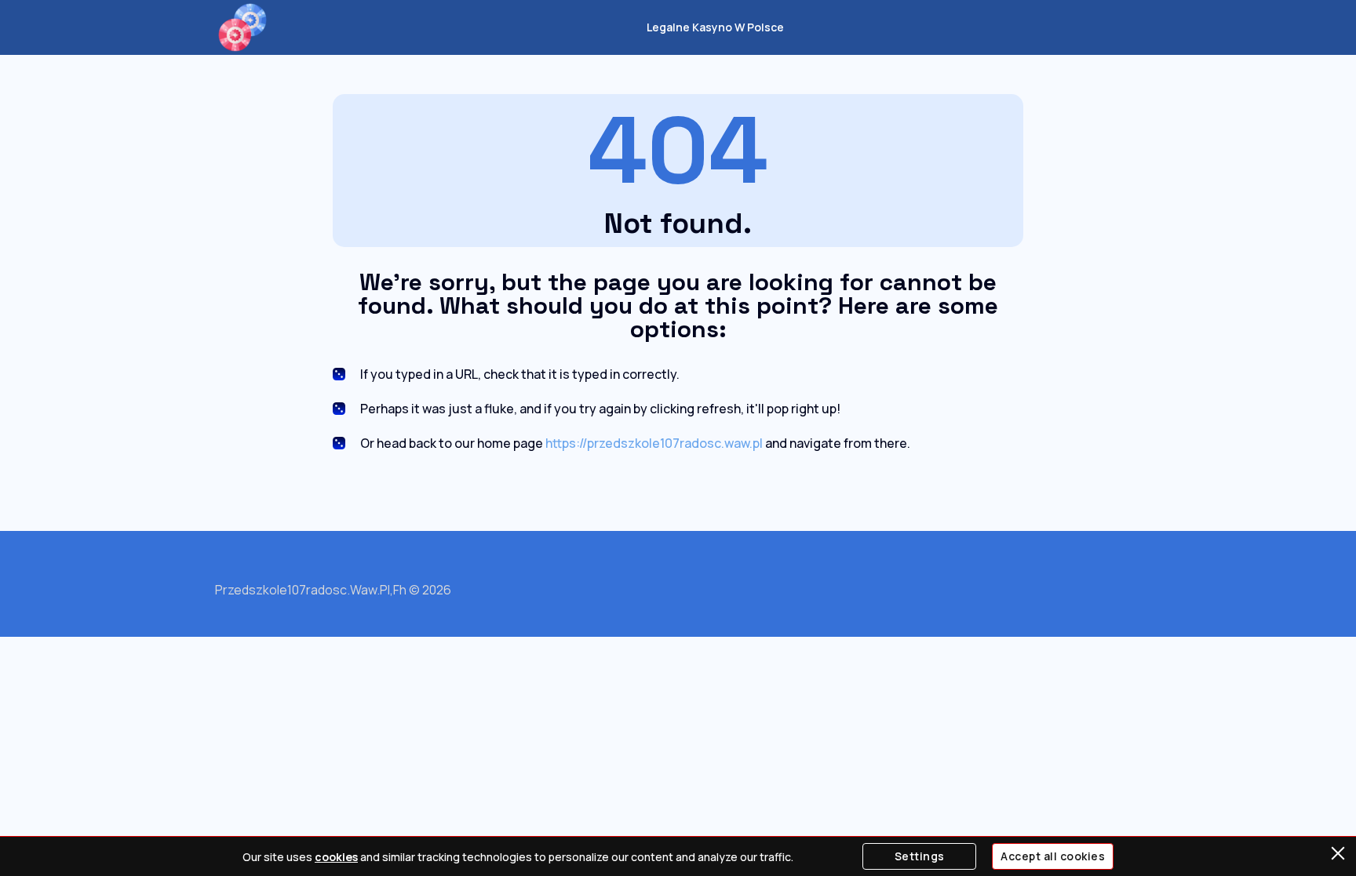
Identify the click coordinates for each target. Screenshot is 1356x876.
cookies (336, 856)
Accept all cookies (1053, 856)
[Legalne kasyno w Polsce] (242, 27)
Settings (920, 856)
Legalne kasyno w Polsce (715, 27)
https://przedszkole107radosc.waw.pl (654, 443)
